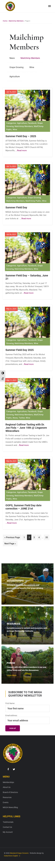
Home (5, 21)
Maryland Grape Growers (19, 853)
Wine (31, 67)
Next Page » (10, 544)
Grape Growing (16, 67)
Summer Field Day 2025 (19, 350)
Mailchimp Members (16, 21)
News (12, 58)
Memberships (8, 782)
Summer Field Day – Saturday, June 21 (26, 277)
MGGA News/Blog (10, 807)
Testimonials (8, 822)
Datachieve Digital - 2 (12, 855)
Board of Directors (10, 792)
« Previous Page (12, 538)
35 (47, 537)
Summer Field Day (16, 207)
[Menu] (49, 6)
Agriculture (14, 76)
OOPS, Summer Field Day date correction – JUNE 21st (23, 506)
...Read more (21, 150)
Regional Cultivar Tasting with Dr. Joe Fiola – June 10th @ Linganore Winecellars (26, 428)
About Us (6, 787)
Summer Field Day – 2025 (20, 136)
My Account (8, 832)
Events (5, 802)
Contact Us (7, 827)
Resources (7, 797)
